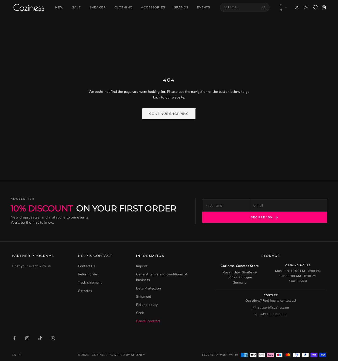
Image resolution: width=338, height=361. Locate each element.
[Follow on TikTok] (40, 338)
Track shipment (90, 282)
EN (281, 7)
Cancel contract (148, 321)
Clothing (124, 7)
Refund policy (147, 304)
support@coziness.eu (273, 307)
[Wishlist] (315, 7)
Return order (88, 274)
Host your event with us (31, 266)
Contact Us (87, 266)
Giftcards (85, 291)
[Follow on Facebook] (14, 338)
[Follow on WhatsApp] (52, 338)
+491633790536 (273, 314)
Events (203, 7)
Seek (140, 313)
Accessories (153, 7)
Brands (181, 7)
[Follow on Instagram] (27, 338)
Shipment (143, 296)
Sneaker (98, 7)
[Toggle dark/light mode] (306, 7)
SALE (76, 7)
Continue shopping (169, 114)
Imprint (141, 266)
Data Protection (148, 288)
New (59, 7)
